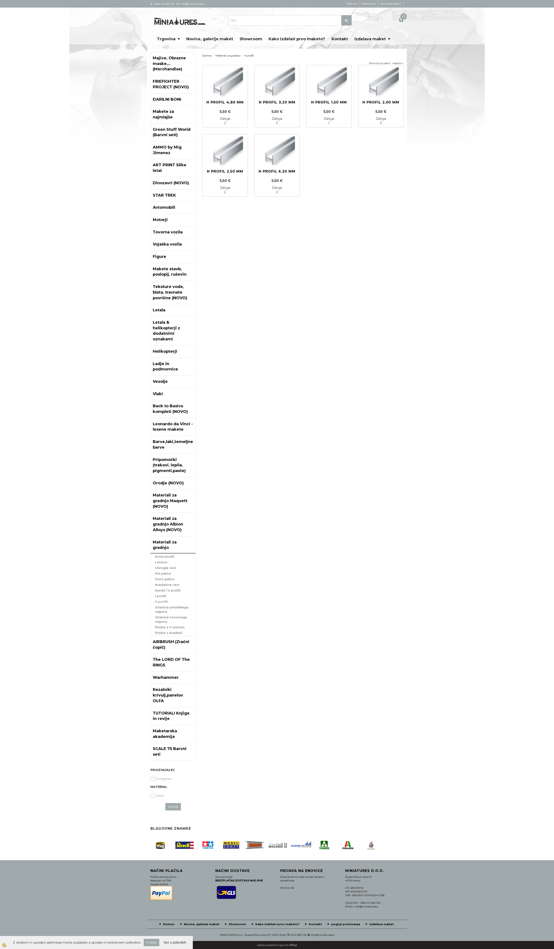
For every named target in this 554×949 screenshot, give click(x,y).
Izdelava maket (370, 39)
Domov (207, 55)
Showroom (251, 39)
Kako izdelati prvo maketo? (297, 39)
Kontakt (340, 39)
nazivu (397, 63)
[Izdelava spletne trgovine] (293, 945)
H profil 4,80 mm (225, 102)
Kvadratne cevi (167, 585)
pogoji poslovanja (345, 924)
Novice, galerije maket (209, 39)
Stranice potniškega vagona (171, 609)
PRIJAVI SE (287, 887)
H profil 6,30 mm (277, 171)
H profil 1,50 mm (329, 102)
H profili (161, 602)
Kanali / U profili (167, 590)
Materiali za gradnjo (228, 55)
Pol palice (163, 574)
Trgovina (166, 39)
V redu (151, 942)
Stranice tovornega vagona (171, 619)
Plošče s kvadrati (168, 633)
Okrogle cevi (165, 568)
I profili (160, 596)
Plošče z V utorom (170, 627)
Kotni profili (164, 557)
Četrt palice (164, 579)
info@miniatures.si (322, 934)
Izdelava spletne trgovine (272, 945)
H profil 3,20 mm (277, 102)
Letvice (161, 562)
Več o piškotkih (175, 942)
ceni (386, 63)
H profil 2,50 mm (225, 171)
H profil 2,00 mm (380, 102)
